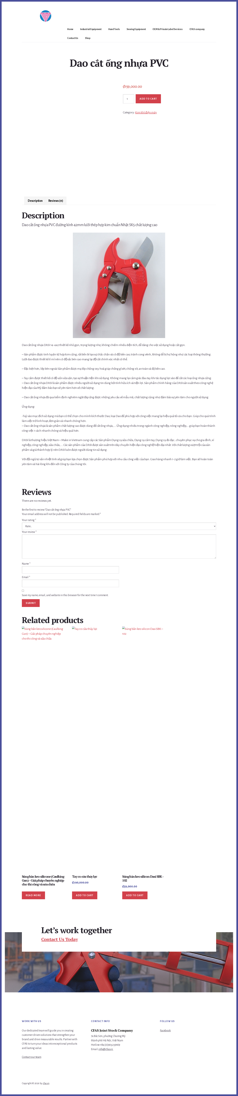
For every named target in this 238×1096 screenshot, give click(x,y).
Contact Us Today (59, 939)
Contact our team (31, 1057)
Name (26, 563)
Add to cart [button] (84, 895)
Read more (33, 895)
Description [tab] (35, 200)
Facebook (165, 1030)
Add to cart (148, 98)
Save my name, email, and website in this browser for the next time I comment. (65, 595)
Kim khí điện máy (146, 112)
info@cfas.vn (105, 1049)
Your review (29, 532)
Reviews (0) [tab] (55, 200)
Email (26, 577)
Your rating (29, 520)
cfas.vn (46, 1083)
